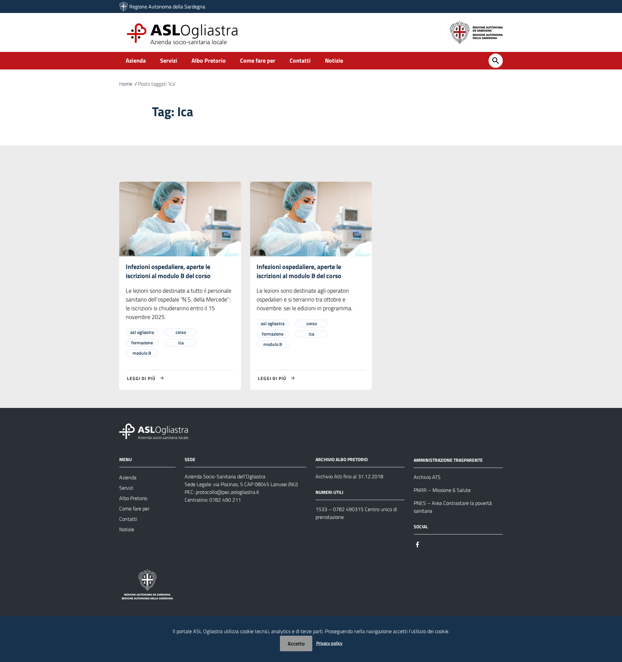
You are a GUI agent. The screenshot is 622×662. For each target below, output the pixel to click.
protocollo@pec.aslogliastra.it (227, 492)
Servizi (168, 60)
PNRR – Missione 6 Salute (442, 490)
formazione (142, 342)
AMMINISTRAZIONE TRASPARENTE (448, 460)
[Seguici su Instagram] (429, 544)
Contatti (300, 60)
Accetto (296, 643)
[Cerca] (496, 61)
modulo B (141, 352)
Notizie (334, 60)
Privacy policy (329, 643)
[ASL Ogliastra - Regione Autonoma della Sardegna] (153, 430)
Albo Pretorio (208, 60)
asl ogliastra (142, 332)
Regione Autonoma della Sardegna (167, 6)
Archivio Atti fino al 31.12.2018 (349, 476)
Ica (181, 342)
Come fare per (257, 60)
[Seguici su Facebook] (417, 544)
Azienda (136, 60)
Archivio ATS (427, 477)
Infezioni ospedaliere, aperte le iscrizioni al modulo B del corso (168, 271)
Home (125, 84)
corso (181, 332)
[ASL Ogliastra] (123, 6)
